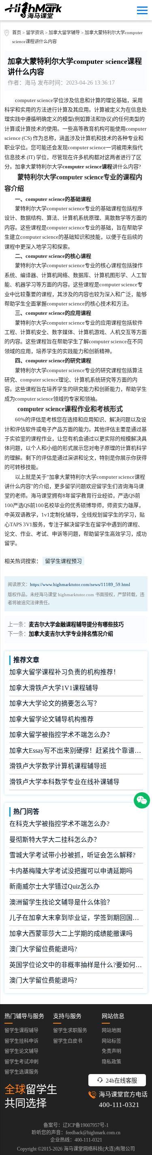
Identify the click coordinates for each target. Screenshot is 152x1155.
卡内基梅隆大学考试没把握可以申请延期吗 (71, 870)
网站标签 (111, 1041)
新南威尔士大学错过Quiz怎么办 (54, 886)
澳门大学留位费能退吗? (43, 949)
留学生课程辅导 (21, 1030)
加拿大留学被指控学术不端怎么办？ (61, 734)
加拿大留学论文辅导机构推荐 (51, 719)
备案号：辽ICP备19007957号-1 (76, 1125)
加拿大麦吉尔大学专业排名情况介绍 (71, 634)
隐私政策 (111, 1062)
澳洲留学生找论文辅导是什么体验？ (61, 902)
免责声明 (111, 1051)
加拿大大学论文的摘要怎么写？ (54, 703)
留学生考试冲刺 (21, 1062)
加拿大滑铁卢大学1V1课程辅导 (53, 687)
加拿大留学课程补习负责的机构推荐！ (64, 672)
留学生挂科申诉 (21, 1041)
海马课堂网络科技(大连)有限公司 (99, 1149)
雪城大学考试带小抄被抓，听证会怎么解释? (72, 855)
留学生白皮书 (67, 1041)
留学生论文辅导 (21, 1051)
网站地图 (111, 1030)
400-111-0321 (119, 1105)
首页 (16, 32)
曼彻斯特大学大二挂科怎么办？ (54, 839)
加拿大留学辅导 (64, 32)
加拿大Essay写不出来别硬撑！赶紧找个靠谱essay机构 (76, 750)
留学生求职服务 (70, 1030)
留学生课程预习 (63, 561)
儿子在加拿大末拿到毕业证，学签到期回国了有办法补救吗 (76, 917)
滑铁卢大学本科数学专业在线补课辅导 (64, 781)
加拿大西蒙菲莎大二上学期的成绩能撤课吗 (71, 933)
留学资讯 (35, 32)
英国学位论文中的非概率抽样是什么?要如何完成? (76, 964)
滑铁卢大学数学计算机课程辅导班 (58, 766)
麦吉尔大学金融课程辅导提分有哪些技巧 (76, 624)
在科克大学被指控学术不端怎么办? (59, 823)
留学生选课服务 (21, 1072)
